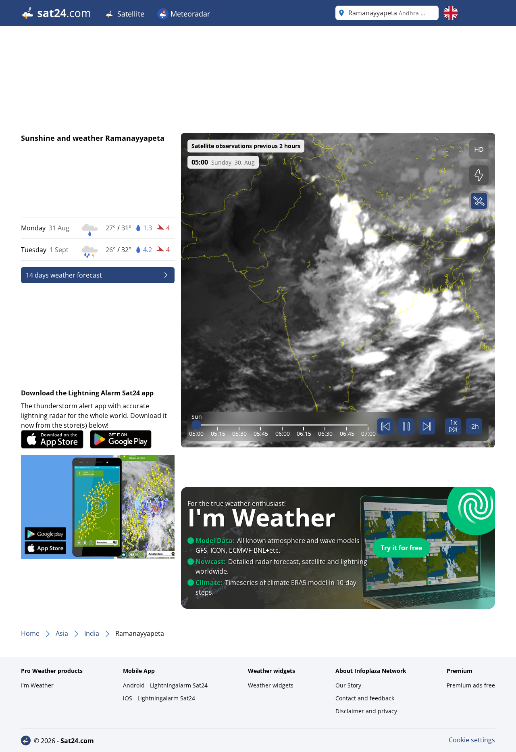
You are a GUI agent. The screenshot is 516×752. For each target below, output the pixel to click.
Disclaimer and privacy (366, 711)
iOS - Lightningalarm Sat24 (159, 698)
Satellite (129, 14)
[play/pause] (406, 426)
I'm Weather (37, 685)
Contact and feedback (364, 698)
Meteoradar (189, 14)
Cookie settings (472, 739)
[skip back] (385, 426)
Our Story (348, 685)
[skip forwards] (427, 426)
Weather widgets (270, 685)
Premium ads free (471, 685)
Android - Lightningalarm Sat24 (165, 685)
